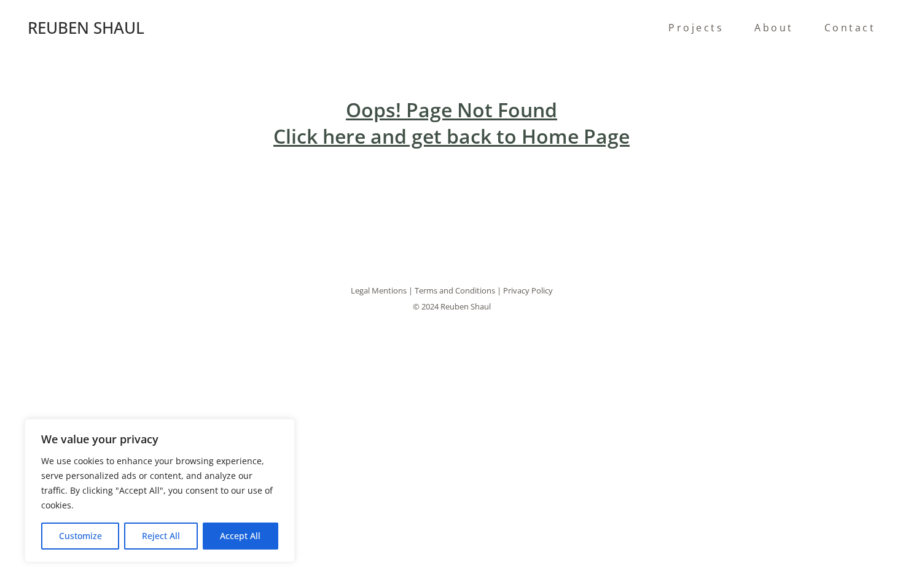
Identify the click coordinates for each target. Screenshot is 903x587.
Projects (696, 27)
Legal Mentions (379, 290)
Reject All (161, 536)
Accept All (240, 536)
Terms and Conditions (455, 290)
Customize (80, 536)
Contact (850, 27)
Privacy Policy (528, 290)
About (774, 27)
